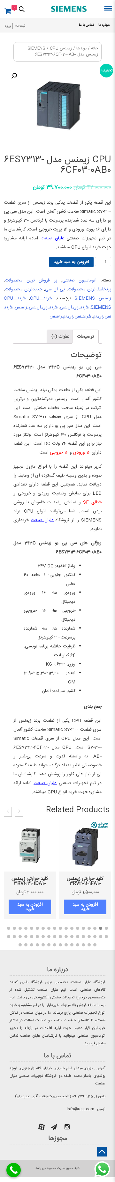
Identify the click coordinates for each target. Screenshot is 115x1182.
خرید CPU (41, 298)
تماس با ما (86, 25)
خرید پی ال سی (74, 307)
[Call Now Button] (13, 1170)
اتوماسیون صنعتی (79, 280)
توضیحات (85, 336)
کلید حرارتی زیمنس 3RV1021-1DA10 (30, 881)
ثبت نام (20, 26)
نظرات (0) (60, 336)
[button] (106, 928)
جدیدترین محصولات (23, 289)
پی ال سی (55, 289)
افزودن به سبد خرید (71, 262)
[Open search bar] (22, 8)
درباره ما (104, 25)
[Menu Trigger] (108, 8)
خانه (94, 48)
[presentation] (19, 812)
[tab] (85, 337)
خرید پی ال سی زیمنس (36, 307)
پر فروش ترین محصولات (31, 280)
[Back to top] (102, 1151)
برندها (81, 48)
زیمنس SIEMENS (92, 298)
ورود (8, 26)
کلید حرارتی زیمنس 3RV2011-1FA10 (85, 881)
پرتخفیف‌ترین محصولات (89, 289)
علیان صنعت (52, 238)
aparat (41, 1126)
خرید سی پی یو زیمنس (70, 316)
